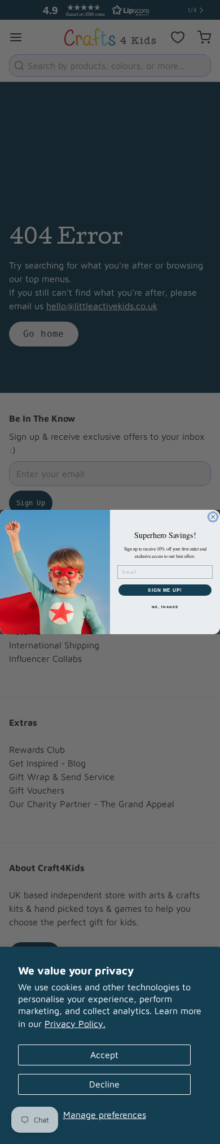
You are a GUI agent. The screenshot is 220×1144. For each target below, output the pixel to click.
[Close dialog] (213, 517)
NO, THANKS (165, 607)
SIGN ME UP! (165, 590)
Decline (104, 1084)
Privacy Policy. (75, 1024)
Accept (104, 1055)
